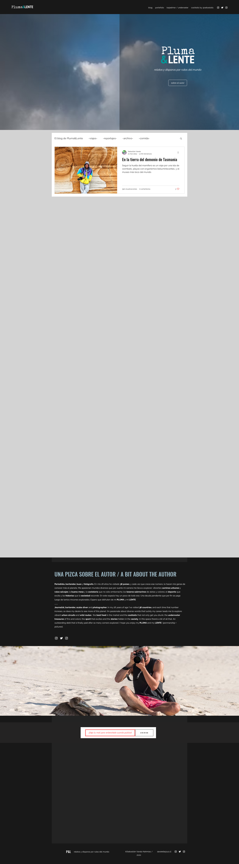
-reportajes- (110, 138)
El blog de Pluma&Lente (68, 138)
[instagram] (218, 7)
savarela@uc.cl (61, 690)
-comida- (144, 138)
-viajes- (93, 138)
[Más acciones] (179, 152)
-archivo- (127, 138)
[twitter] (222, 7)
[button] (181, 138)
